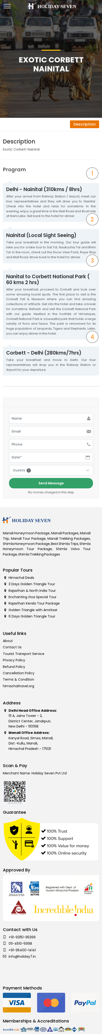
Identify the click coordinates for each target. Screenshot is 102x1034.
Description (85, 124)
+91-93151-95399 (22, 937)
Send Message (51, 483)
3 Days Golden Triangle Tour (32, 584)
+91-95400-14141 (22, 950)
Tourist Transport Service (23, 653)
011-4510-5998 (20, 943)
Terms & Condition (18, 679)
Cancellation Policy (18, 673)
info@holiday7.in (22, 956)
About (8, 640)
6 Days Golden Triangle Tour (32, 616)
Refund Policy (14, 666)
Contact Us (12, 647)
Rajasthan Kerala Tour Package (34, 603)
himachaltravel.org (18, 686)
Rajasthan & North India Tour (32, 590)
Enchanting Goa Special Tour (32, 597)
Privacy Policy (14, 660)
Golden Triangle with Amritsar (33, 610)
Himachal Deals (21, 577)
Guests (21, 470)
